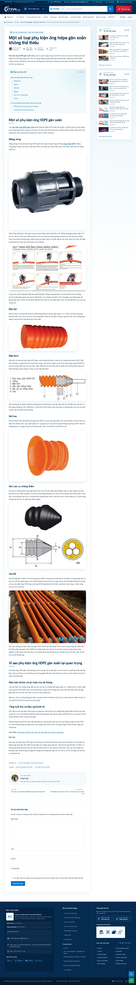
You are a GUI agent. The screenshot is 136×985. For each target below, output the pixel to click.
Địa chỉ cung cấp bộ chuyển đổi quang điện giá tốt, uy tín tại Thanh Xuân (119, 81)
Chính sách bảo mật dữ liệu (72, 918)
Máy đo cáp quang (102, 960)
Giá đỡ (16, 98)
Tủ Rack (100, 951)
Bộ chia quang (101, 963)
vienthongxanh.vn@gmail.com (19, 938)
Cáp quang (119, 951)
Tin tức (17, 22)
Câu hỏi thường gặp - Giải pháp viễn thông (33, 22)
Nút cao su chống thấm (21, 95)
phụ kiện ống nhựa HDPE (42, 767)
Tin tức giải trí (67, 970)
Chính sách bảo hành (70, 913)
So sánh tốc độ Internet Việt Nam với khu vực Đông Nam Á (119, 128)
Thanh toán (98, 2)
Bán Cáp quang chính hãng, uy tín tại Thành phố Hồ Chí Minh (119, 94)
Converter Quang (120, 954)
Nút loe (16, 91)
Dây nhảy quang (102, 954)
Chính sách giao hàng (70, 926)
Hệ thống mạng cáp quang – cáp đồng (75, 957)
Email (13, 859)
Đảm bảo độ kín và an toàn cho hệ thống (26, 106)
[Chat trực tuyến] (131, 980)
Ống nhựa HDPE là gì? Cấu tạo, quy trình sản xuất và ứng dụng (41, 732)
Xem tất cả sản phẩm (125, 943)
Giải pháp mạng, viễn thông (71, 961)
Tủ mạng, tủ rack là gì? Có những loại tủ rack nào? (119, 36)
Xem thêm (111, 17)
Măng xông (17, 81)
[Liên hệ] (131, 974)
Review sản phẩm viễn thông (72, 965)
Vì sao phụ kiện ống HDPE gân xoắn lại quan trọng (26, 103)
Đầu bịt (16, 84)
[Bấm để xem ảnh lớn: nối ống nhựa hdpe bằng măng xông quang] (47, 268)
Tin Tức (66, 948)
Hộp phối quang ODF (121, 957)
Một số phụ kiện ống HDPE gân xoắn (22, 77)
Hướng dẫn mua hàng (125, 2)
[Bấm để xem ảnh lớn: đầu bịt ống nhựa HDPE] (43, 337)
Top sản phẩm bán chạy (122, 948)
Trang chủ (10, 22)
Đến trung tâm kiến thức (114, 136)
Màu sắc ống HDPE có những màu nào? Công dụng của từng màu (119, 50)
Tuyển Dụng (67, 939)
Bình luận (15, 819)
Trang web (15, 868)
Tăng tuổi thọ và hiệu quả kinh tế (24, 110)
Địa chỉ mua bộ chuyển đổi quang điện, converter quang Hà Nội (119, 87)
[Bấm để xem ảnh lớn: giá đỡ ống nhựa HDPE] (47, 616)
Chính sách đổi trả (69, 922)
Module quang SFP (103, 957)
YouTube (30, 960)
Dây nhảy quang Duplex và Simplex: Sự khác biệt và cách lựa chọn (119, 108)
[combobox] (86, 9)
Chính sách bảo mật (62, 981)
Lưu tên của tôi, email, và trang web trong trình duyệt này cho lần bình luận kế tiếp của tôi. (48, 878)
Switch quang (119, 960)
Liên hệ (130, 17)
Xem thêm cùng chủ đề (114, 65)
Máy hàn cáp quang (121, 963)
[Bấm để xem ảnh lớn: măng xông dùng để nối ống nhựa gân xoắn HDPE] (47, 191)
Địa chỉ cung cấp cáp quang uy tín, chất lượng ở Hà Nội (119, 101)
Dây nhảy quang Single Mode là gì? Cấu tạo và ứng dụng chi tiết (120, 121)
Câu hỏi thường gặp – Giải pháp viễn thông (74, 952)
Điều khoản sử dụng (74, 981)
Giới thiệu (122, 17)
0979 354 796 (14, 932)
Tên (13, 849)
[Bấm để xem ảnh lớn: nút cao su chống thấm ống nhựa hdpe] (47, 536)
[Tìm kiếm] (110, 9)
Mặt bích (16, 88)
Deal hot (100, 948)
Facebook (20, 960)
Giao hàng (111, 2)
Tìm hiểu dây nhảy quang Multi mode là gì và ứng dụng (118, 115)
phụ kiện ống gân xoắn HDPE (24, 767)
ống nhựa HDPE (70, 144)
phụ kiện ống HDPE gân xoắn (23, 127)
